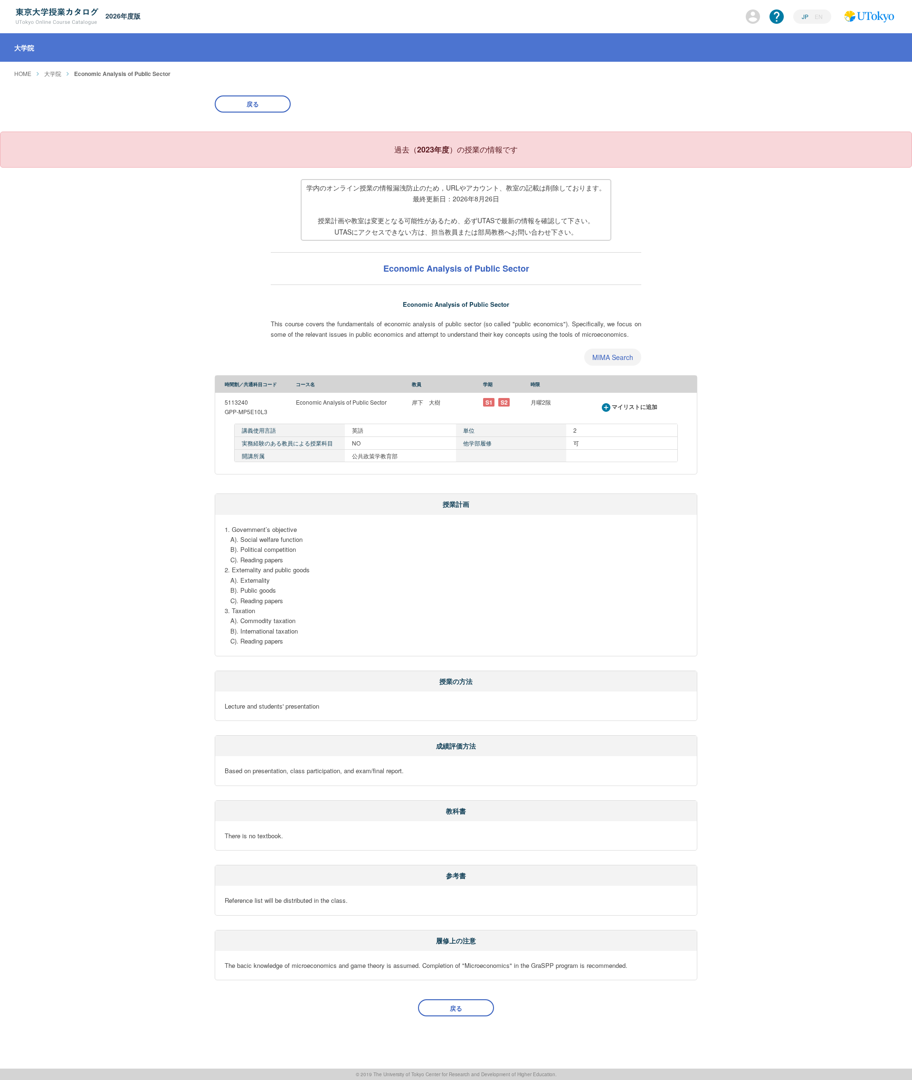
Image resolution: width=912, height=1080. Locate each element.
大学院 (52, 73)
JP (806, 16)
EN (819, 16)
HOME (22, 73)
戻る (253, 103)
